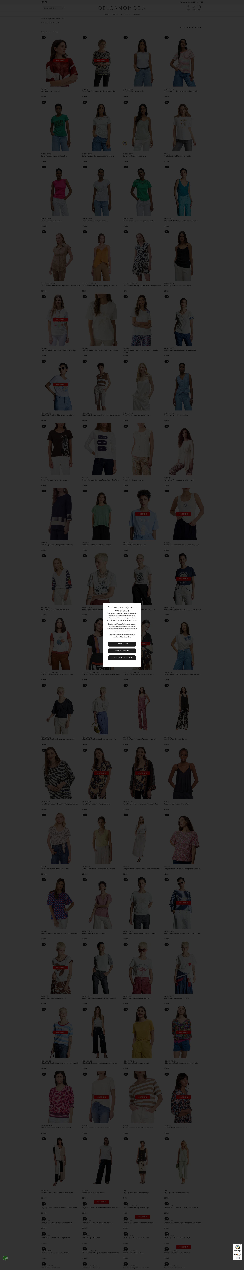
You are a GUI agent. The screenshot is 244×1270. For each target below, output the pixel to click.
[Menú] (241, 1245)
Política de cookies (124, 637)
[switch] (238, 1258)
